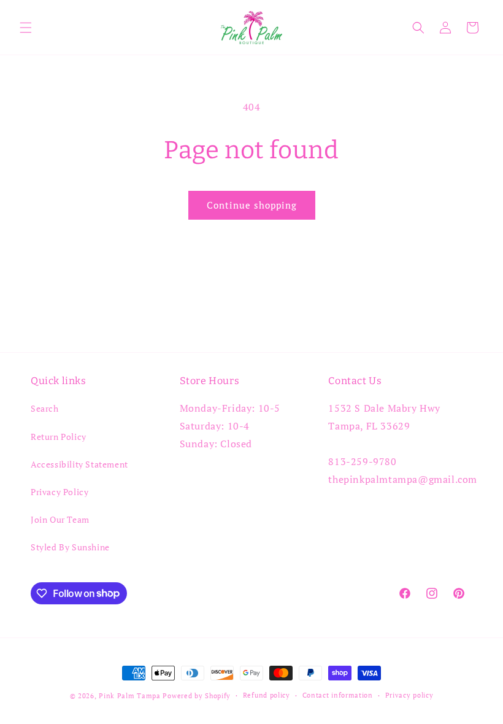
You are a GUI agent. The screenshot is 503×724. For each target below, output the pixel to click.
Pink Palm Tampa (130, 695)
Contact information (337, 695)
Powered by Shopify (197, 695)
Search (45, 408)
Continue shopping (252, 205)
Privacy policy (409, 695)
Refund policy (266, 695)
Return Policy (58, 436)
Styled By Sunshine (70, 547)
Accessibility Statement (79, 464)
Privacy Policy (59, 492)
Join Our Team (60, 519)
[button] (25, 27)
